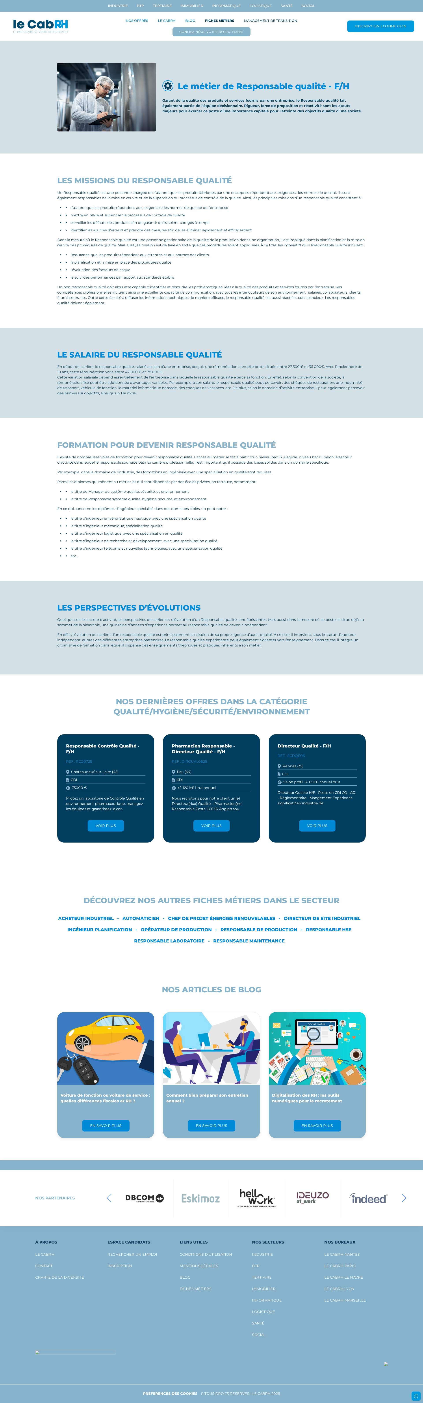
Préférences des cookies (170, 1394)
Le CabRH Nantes (342, 1254)
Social (308, 6)
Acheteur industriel (86, 918)
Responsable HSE (328, 929)
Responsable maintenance (249, 941)
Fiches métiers (196, 1289)
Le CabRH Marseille (345, 1300)
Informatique (226, 6)
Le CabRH (44, 1254)
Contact (44, 1266)
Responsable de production (259, 929)
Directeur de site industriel (322, 918)
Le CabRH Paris (340, 1266)
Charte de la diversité (59, 1277)
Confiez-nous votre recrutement (211, 32)
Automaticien (140, 918)
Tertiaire (162, 6)
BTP (140, 6)
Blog (190, 21)
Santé (287, 6)
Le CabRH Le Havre (343, 1277)
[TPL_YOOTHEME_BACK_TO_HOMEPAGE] (41, 26)
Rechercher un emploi (132, 1254)
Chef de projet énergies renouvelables (221, 918)
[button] (110, 1198)
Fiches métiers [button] (219, 21)
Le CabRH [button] (166, 21)
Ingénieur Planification (99, 929)
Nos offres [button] (137, 21)
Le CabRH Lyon (339, 1289)
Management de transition (270, 21)
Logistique (261, 6)
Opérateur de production (176, 929)
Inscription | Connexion (380, 26)
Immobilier (192, 6)
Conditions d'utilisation (206, 1254)
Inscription (120, 1266)
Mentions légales (199, 1266)
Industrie (118, 6)
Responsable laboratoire (169, 941)
